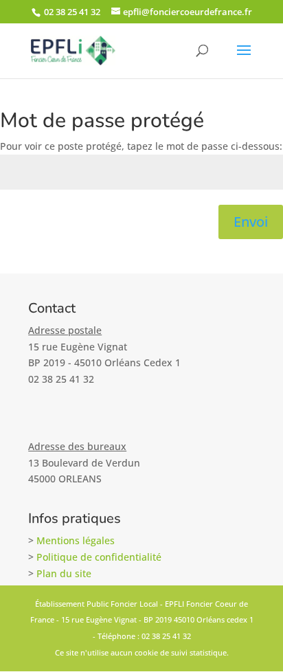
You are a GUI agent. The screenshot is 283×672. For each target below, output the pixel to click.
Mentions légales (75, 540)
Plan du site (63, 573)
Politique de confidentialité (98, 556)
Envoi (251, 221)
